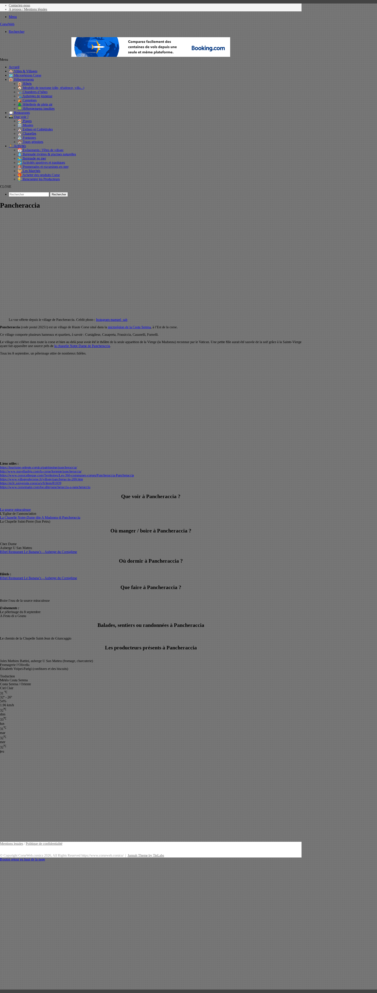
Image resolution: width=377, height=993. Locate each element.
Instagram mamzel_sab (111, 320)
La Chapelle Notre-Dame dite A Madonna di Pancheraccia (40, 517)
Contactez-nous (19, 5)
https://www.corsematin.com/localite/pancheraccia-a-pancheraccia (45, 487)
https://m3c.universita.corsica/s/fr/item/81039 (30, 483)
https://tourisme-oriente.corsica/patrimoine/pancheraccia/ (38, 467)
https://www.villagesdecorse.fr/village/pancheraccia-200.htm (41, 479)
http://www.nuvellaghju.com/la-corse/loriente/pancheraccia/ (41, 471)
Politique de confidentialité (44, 843)
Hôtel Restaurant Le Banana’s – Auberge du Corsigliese (38, 552)
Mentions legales (11, 843)
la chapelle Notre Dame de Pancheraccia (82, 346)
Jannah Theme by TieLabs (146, 855)
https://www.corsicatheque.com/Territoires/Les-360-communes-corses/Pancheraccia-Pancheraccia (67, 475)
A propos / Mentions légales (28, 9)
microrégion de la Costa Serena (129, 327)
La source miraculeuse (15, 509)
